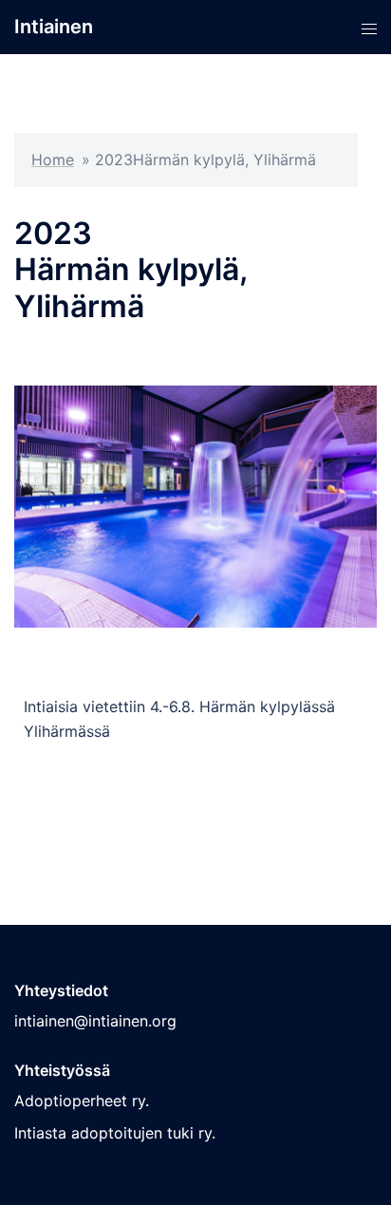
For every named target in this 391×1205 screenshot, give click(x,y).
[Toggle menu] (369, 27)
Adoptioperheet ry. (81, 1100)
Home (52, 159)
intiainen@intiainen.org (95, 1020)
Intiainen (53, 26)
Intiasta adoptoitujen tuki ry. (114, 1132)
